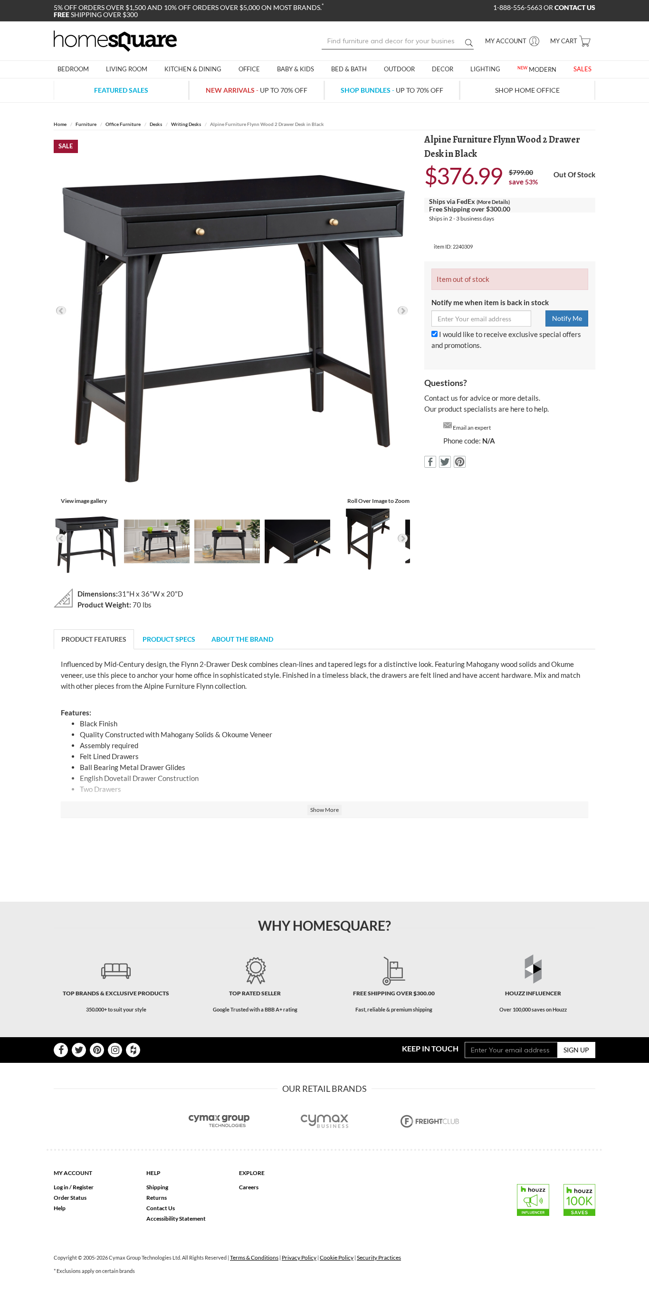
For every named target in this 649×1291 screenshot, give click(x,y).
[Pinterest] (97, 1050)
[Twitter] (79, 1050)
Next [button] (403, 310)
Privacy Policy (299, 1257)
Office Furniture (123, 124)
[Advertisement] (324, 853)
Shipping (157, 1187)
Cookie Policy (336, 1257)
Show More (324, 809)
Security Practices (379, 1257)
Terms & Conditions (254, 1257)
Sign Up (576, 1050)
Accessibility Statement (176, 1218)
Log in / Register (74, 1187)
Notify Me (567, 318)
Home (60, 124)
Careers (248, 1187)
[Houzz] (133, 1050)
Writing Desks (186, 124)
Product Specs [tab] (169, 639)
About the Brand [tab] (242, 639)
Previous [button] (61, 310)
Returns (156, 1197)
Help (60, 1208)
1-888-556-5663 (518, 7)
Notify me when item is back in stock (490, 302)
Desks (156, 124)
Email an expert (472, 427)
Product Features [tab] (93, 639)
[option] (232, 311)
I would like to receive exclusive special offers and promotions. (506, 339)
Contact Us (160, 1208)
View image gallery (84, 500)
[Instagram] (115, 1050)
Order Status (70, 1197)
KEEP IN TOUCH (430, 1048)
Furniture (86, 124)
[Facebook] (61, 1050)
